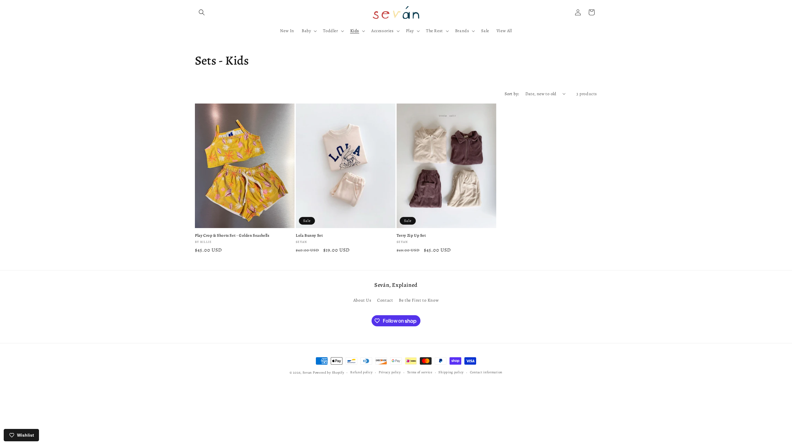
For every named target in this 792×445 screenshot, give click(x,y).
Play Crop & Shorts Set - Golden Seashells (232, 235)
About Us (362, 300)
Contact (385, 300)
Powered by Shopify (328, 372)
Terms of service (420, 372)
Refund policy (361, 372)
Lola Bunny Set (309, 235)
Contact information (486, 372)
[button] (202, 12)
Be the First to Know (419, 300)
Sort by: (512, 94)
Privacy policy (390, 372)
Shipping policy (451, 372)
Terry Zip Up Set (411, 235)
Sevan (307, 372)
